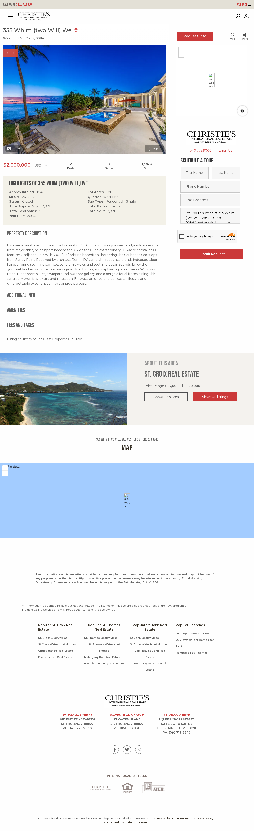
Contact (242, 4)
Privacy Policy (203, 818)
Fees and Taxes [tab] (20, 325)
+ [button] (181, 49)
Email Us (225, 150)
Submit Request (211, 254)
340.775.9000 (17, 4)
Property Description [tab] (27, 233)
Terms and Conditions (119, 822)
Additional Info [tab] (21, 295)
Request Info (195, 36)
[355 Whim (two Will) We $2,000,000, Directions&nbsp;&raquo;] (212, 80)
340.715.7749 (180, 733)
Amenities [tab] (16, 310)
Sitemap (144, 822)
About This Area (166, 397)
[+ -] (211, 80)
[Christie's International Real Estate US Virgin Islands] (24, 16)
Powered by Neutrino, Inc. (171, 818)
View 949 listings (215, 397)
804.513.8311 (130, 728)
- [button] (181, 54)
